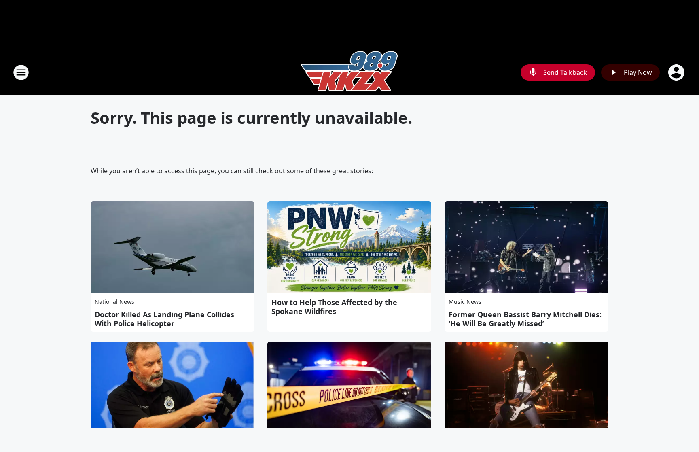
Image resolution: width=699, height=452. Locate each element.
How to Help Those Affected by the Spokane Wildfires (334, 307)
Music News (465, 302)
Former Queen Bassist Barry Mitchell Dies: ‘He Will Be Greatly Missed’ (525, 319)
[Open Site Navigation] (21, 72)
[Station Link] (349, 72)
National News (114, 302)
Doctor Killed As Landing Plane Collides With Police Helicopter (164, 319)
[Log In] (677, 72)
